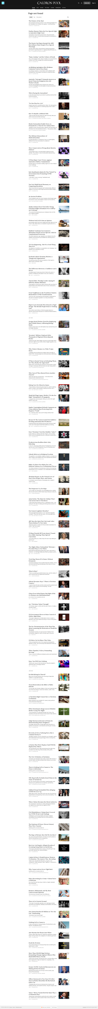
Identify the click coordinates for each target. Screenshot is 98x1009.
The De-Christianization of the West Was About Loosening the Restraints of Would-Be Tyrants (43, 628)
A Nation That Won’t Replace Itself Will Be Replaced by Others (42, 745)
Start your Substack (46, 1007)
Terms (14, 1007)
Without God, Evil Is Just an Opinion (40, 220)
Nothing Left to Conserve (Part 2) (36, 871)
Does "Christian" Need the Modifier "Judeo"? (42, 432)
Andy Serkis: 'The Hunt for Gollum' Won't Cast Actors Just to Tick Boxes (42, 499)
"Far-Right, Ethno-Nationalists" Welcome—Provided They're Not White (42, 548)
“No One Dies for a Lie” (36, 103)
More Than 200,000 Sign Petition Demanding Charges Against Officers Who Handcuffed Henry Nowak (42, 954)
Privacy (10, 1007)
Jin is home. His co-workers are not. (37, 597)
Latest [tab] (31, 17)
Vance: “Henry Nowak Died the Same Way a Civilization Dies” (42, 993)
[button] (33, 7)
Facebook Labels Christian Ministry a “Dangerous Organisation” (40, 257)
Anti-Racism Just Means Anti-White (40, 932)
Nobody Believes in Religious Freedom (41, 454)
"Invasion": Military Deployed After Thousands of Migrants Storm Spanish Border (41, 336)
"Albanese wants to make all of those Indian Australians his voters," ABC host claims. (42, 525)
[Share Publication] (81, 3)
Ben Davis (34, 263)
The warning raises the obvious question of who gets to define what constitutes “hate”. (41, 260)
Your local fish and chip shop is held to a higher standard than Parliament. (42, 882)
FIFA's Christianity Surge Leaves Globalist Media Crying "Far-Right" (42, 709)
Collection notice (19, 1007)
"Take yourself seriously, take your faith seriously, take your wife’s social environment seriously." (42, 116)
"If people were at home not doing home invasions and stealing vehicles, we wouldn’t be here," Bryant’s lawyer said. (43, 985)
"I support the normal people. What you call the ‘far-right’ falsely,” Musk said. (42, 399)
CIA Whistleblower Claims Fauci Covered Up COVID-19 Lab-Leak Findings (42, 813)
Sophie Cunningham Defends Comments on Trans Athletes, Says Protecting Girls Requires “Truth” (42, 409)
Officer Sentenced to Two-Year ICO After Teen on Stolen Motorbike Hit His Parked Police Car (42, 980)
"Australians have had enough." (36, 915)
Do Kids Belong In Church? (37, 674)
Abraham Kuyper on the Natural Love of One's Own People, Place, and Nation (41, 477)
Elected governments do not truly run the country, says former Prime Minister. (41, 971)
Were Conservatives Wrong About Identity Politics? (42, 149)
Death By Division (34, 943)
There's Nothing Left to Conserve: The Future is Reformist (41, 768)
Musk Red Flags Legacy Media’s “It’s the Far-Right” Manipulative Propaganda (43, 396)
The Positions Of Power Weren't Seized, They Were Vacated (41, 825)
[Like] (29, 27)
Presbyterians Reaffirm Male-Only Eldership (40, 443)
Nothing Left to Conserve (37, 922)
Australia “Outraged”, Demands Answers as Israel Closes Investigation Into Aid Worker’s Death (42, 81)
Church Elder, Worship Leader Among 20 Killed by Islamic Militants (42, 281)
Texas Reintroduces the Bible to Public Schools (41, 685)
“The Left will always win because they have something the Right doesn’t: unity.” (42, 945)
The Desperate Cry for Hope (38, 488)
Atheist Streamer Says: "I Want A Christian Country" (42, 582)
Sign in (94, 3)
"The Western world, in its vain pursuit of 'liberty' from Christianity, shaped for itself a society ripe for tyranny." (41, 632)
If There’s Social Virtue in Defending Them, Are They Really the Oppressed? (42, 362)
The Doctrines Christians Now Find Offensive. (39, 894)
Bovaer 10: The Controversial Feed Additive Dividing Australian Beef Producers (42, 420)
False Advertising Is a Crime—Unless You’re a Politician (42, 879)
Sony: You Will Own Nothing (38, 661)
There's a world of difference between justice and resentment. (43, 654)
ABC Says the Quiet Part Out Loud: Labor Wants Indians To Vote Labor (41, 522)
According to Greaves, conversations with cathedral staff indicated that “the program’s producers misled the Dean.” (42, 71)
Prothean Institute (44, 379)
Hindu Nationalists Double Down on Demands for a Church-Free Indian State (42, 124)
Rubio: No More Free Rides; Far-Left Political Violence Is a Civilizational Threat (42, 465)
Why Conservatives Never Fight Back (41, 869)
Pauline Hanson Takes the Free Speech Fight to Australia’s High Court (43, 32)
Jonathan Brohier (36, 493)
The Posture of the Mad (36, 21)
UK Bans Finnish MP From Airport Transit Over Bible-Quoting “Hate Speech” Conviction (42, 535)
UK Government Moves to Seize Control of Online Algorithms (42, 615)
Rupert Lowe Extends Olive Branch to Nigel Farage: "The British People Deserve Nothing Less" (43, 306)
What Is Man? (33, 571)
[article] (49, 24)
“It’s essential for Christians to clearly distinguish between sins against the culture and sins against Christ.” (42, 804)
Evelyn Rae (44, 426)
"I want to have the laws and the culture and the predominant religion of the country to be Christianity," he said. (43, 585)
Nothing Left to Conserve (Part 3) (36, 827)
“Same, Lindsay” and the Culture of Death (42, 57)
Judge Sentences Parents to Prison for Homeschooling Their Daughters (41, 721)
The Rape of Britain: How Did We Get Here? (42, 835)
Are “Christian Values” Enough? (39, 604)
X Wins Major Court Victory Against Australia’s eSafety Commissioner (40, 161)
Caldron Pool (36, 25)
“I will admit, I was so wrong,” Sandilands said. (39, 177)
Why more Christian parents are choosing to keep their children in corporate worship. (41, 677)
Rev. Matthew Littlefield (45, 118)
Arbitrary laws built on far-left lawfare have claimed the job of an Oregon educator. (43, 327)
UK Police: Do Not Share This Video (40, 640)
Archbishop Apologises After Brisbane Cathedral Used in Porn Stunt (41, 68)
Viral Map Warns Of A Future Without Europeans (41, 560)
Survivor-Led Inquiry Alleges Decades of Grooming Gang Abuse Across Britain (42, 846)
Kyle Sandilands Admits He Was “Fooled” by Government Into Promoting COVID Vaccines (42, 173)
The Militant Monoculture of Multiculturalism (38, 136)
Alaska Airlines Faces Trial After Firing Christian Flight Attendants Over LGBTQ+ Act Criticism (42, 208)
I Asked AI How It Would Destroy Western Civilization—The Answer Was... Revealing (42, 858)
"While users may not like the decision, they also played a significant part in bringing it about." (42, 663)
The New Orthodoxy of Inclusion (39, 757)
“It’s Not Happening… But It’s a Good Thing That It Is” (42, 245)
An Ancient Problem (35, 196)
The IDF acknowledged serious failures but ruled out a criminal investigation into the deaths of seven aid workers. (42, 85)
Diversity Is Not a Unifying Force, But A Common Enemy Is (41, 733)
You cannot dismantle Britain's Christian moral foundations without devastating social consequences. (42, 837)
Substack (84, 1007)
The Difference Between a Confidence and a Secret (43, 269)
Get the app (54, 1007)
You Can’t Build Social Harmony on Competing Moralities (40, 185)
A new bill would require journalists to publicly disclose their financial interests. (42, 95)
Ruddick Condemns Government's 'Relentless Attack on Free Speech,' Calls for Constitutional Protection (42, 232)
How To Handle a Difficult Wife (38, 113)
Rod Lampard (43, 51)
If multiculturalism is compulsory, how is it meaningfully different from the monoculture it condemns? (42, 140)
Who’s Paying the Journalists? (38, 93)
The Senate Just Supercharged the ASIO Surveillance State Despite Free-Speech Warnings (41, 44)
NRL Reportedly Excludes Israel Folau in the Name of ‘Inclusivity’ (43, 778)
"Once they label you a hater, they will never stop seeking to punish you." (42, 539)
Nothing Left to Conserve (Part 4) (36, 770)
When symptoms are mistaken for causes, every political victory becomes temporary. (42, 701)
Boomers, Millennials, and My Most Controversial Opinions (40, 891)
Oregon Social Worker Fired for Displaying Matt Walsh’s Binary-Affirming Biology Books (42, 323)
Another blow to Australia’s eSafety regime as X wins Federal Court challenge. (43, 164)
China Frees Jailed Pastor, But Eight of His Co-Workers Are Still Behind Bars (42, 594)
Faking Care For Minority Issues (39, 385)
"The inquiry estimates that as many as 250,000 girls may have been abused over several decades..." (42, 849)
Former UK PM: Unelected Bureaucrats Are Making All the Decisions (42, 967)
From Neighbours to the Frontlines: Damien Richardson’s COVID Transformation (42, 293)
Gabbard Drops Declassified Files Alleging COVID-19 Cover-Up (42, 790)
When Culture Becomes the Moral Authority (43, 802)
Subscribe (87, 3)
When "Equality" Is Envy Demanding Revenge (40, 651)
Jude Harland (34, 608)
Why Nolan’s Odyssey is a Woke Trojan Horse (41, 350)
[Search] (78, 3)
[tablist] (35, 17)
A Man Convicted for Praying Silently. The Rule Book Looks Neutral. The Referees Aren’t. (42, 924)
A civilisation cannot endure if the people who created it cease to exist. (41, 480)
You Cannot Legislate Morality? (39, 511)
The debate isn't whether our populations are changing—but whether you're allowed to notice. (42, 248)
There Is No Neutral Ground (38, 901)
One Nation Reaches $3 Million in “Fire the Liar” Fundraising (42, 912)
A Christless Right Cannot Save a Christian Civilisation (42, 697)
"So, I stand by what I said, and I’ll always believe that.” (41, 412)
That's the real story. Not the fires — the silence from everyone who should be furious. (41, 377)
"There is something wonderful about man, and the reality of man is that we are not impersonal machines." (43, 573)
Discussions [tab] (38, 17)
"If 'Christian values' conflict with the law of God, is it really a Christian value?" (42, 606)
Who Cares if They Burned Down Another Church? (42, 374)
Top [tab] (34, 17)
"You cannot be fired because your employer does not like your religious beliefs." (42, 212)
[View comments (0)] (38, 27)
